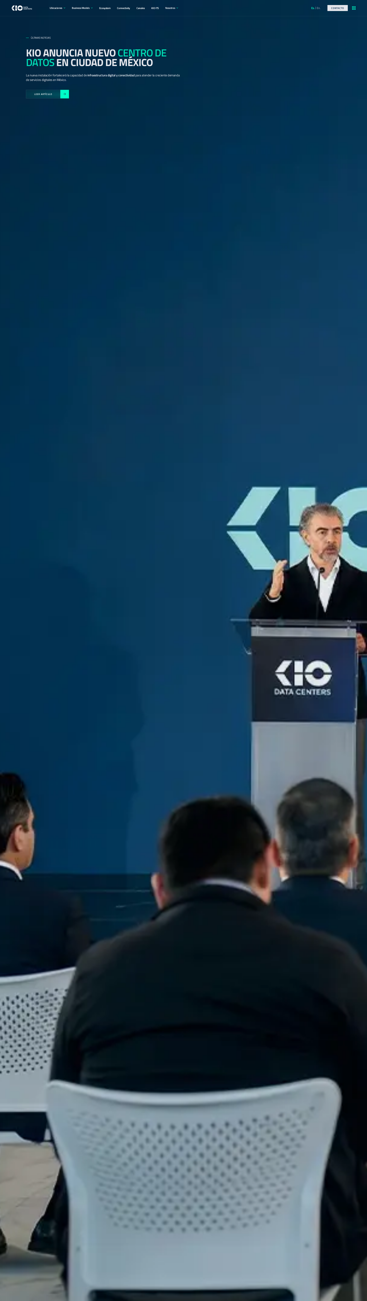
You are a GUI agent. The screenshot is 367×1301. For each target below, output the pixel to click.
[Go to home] (21, 8)
